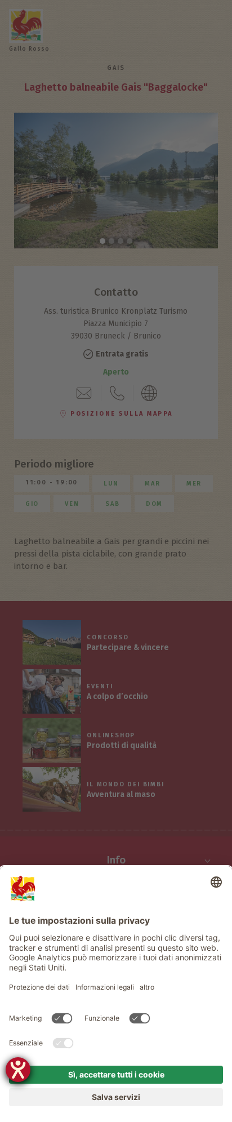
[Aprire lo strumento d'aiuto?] (18, 1069)
